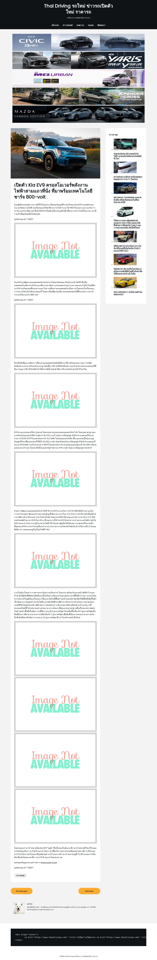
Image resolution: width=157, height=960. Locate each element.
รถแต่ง (91, 25)
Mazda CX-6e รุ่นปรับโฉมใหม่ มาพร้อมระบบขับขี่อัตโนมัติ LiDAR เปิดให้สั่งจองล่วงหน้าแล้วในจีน (128, 271)
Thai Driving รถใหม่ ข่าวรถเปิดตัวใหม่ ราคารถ (78, 9)
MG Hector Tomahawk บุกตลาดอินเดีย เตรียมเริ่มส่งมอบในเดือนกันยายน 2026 (127, 199)
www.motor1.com (49, 862)
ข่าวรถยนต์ (68, 25)
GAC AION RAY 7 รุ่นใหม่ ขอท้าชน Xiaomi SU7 (128, 293)
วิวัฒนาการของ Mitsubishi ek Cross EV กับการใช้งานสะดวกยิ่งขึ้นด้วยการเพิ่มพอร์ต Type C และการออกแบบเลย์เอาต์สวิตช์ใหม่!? (127, 224)
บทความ (80, 25)
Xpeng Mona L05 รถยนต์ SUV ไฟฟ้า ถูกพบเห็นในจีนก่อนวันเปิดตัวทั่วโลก (128, 156)
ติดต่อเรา (101, 25)
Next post (89, 891)
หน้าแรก (55, 25)
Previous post (21, 891)
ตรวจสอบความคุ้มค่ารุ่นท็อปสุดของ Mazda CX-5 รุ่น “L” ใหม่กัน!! (128, 177)
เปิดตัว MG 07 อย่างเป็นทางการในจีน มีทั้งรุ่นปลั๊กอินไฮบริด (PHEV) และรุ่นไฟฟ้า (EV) (127, 248)
